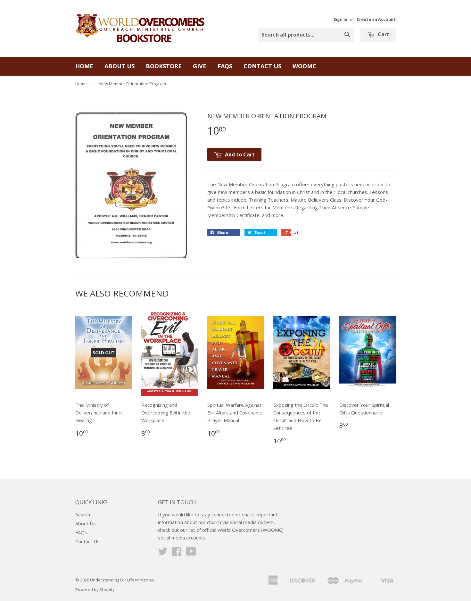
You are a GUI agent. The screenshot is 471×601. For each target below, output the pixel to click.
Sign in (340, 19)
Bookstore (164, 66)
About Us (119, 66)
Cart (382, 34)
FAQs (225, 66)
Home (84, 66)
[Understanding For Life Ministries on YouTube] (191, 553)
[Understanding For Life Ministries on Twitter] (163, 553)
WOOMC (304, 66)
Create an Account (376, 19)
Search (82, 514)
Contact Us (262, 66)
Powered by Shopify (95, 589)
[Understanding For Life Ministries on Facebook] (177, 553)
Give (199, 66)
